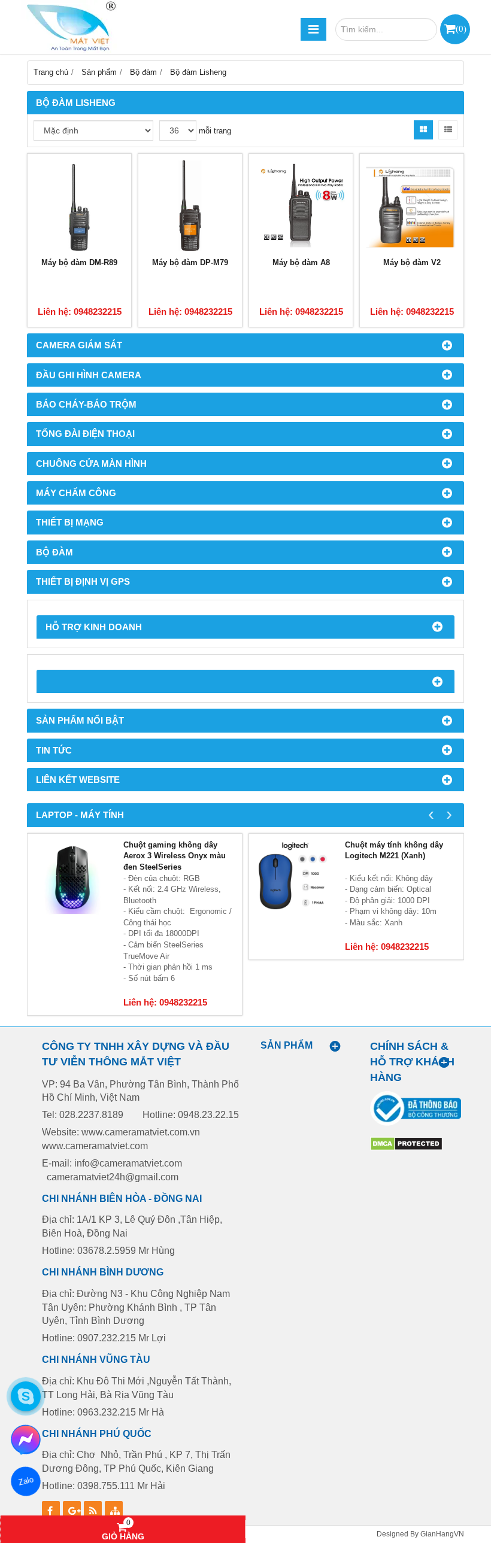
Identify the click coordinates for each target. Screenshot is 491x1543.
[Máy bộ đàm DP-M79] (190, 205)
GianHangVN (442, 1534)
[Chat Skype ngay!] (26, 1396)
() (461, 28)
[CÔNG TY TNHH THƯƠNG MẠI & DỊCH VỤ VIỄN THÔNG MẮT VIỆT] (69, 27)
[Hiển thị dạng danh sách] (447, 129)
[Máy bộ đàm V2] (411, 205)
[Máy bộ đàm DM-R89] (79, 205)
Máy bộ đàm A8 (301, 262)
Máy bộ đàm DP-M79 (190, 262)
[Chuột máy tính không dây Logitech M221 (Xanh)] (294, 879)
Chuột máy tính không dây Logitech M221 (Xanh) (394, 850)
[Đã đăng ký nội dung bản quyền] (406, 1148)
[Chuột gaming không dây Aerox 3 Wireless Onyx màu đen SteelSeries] (72, 879)
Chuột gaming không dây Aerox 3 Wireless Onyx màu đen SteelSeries (174, 855)
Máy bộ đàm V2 (412, 262)
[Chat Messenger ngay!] (26, 1439)
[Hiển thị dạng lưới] (423, 129)
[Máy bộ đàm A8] (301, 205)
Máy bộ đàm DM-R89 (79, 262)
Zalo (25, 1481)
